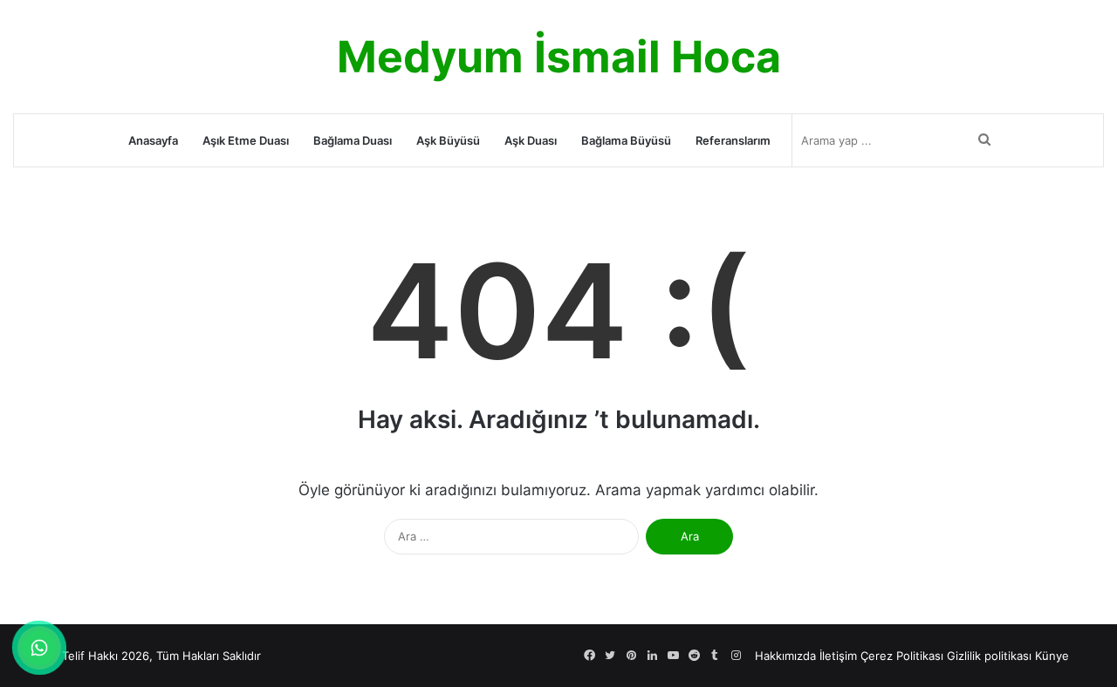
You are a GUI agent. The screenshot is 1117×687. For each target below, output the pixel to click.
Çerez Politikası (901, 656)
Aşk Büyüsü (448, 140)
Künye (1052, 656)
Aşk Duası (530, 140)
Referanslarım (733, 140)
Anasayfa (153, 140)
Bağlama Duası (352, 140)
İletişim (838, 656)
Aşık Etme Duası (245, 140)
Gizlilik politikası (989, 656)
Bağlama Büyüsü (626, 140)
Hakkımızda (785, 656)
